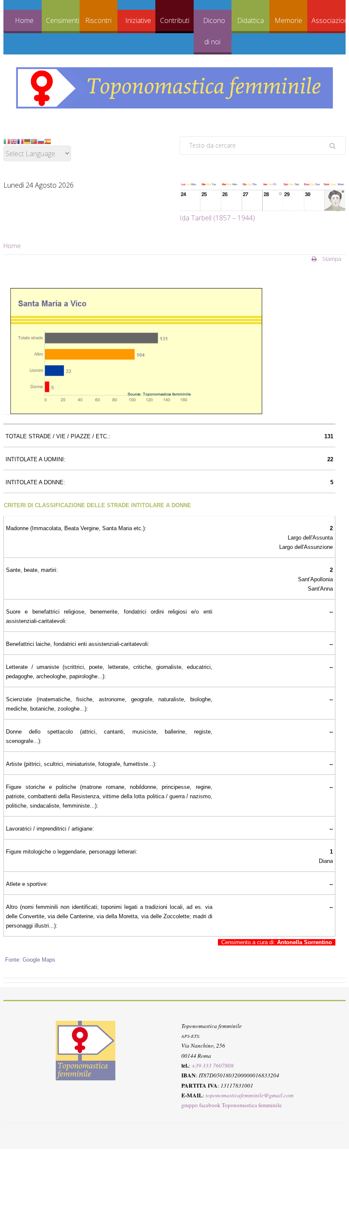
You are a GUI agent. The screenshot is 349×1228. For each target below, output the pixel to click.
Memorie (288, 20)
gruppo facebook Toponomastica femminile (231, 1105)
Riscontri (98, 20)
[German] (27, 141)
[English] (13, 141)
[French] (20, 141)
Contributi (174, 20)
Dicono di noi (214, 31)
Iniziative (138, 20)
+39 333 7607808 (213, 1065)
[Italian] (6, 141)
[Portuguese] (34, 141)
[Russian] (40, 141)
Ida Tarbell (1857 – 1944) (217, 218)
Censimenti (62, 20)
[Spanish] (47, 141)
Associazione (328, 20)
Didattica (250, 20)
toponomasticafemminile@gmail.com (250, 1095)
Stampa (331, 259)
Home (24, 20)
